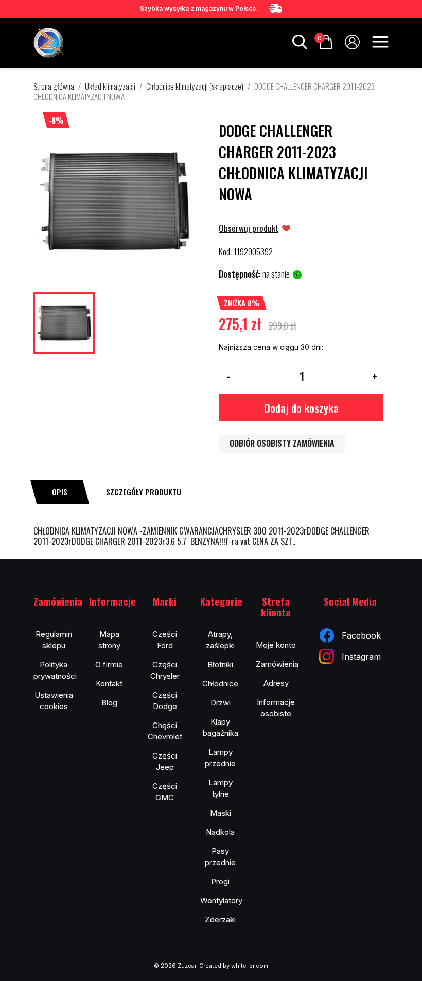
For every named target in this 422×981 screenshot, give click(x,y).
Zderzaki (220, 919)
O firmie (109, 664)
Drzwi (220, 703)
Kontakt (109, 684)
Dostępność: (240, 274)
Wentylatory (221, 900)
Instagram (361, 656)
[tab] (59, 492)
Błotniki (220, 664)
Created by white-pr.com (233, 965)
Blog (109, 703)
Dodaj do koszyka (301, 408)
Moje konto (276, 645)
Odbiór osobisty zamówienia (282, 443)
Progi (220, 881)
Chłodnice (220, 684)
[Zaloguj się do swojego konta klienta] (352, 46)
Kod (224, 252)
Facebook (361, 635)
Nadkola (220, 832)
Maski (220, 813)
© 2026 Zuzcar (175, 965)
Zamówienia (277, 664)
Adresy (276, 683)
